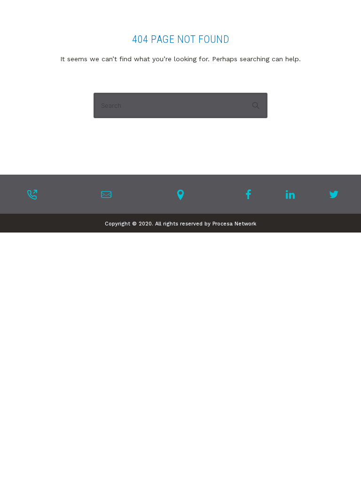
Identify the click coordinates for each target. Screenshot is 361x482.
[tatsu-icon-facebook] (251, 194)
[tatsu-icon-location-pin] (180, 194)
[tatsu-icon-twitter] (333, 194)
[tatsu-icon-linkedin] (293, 194)
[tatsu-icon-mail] (106, 194)
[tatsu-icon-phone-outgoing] (32, 194)
